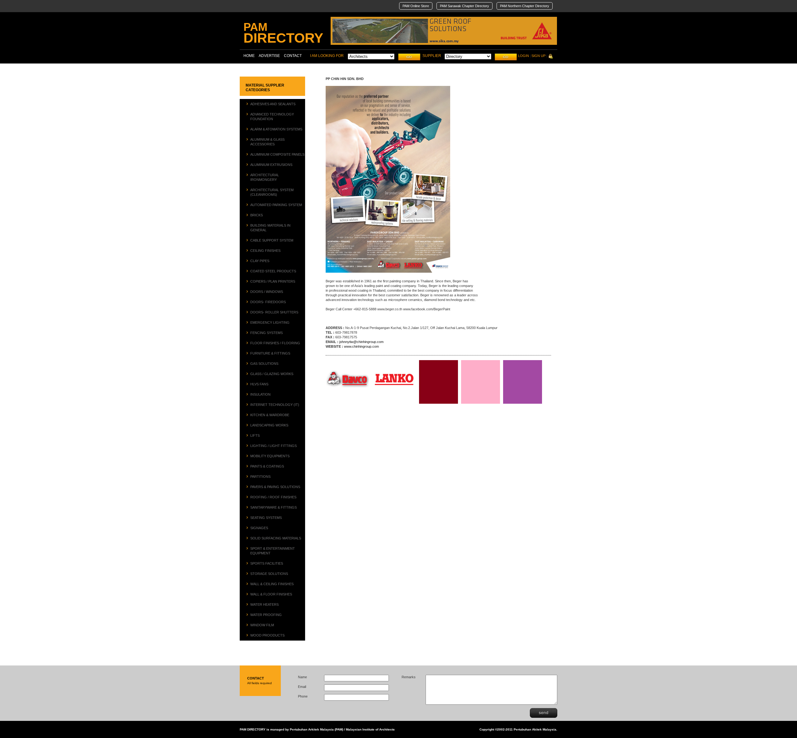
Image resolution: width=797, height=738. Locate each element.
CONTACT (293, 56)
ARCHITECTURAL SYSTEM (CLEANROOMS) (272, 192)
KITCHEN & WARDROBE (269, 415)
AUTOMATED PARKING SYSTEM (276, 205)
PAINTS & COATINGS (267, 466)
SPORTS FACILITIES (266, 563)
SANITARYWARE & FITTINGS (273, 507)
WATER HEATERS (264, 604)
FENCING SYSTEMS (266, 333)
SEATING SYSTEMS (266, 517)
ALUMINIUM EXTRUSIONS (271, 165)
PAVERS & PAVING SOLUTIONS (275, 487)
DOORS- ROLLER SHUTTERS (274, 312)
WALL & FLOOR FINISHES (271, 594)
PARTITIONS (260, 476)
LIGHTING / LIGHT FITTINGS (273, 446)
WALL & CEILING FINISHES (272, 584)
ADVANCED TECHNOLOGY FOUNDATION (272, 116)
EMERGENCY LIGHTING (270, 322)
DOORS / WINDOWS (266, 292)
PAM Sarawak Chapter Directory (464, 6)
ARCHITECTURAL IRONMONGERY (264, 177)
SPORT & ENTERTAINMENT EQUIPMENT (272, 551)
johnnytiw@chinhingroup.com (361, 342)
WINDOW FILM (262, 625)
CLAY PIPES (259, 261)
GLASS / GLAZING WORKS (271, 374)
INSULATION (260, 394)
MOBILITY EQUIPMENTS (270, 456)
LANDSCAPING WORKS (269, 425)
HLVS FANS (259, 384)
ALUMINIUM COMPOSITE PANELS (277, 154)
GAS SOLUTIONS (264, 363)
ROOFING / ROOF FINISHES (273, 497)
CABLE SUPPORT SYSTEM (271, 240)
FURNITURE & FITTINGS (270, 353)
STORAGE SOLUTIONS (269, 574)
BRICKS (256, 215)
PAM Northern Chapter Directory (524, 6)
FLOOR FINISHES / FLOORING (275, 343)
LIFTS (255, 435)
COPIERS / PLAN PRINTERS (272, 281)
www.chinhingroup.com (361, 346)
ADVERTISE (269, 56)
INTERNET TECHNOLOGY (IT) (274, 405)
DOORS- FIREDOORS (268, 302)
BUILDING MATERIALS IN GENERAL (270, 227)
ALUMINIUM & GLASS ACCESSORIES (267, 142)
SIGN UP (538, 56)
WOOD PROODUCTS (267, 635)
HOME (249, 56)
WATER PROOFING (266, 615)
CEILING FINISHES (265, 250)
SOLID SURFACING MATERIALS (275, 538)
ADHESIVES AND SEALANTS (272, 104)
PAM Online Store (416, 6)
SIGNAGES (259, 528)
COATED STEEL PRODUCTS (273, 271)
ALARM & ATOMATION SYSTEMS (276, 129)
